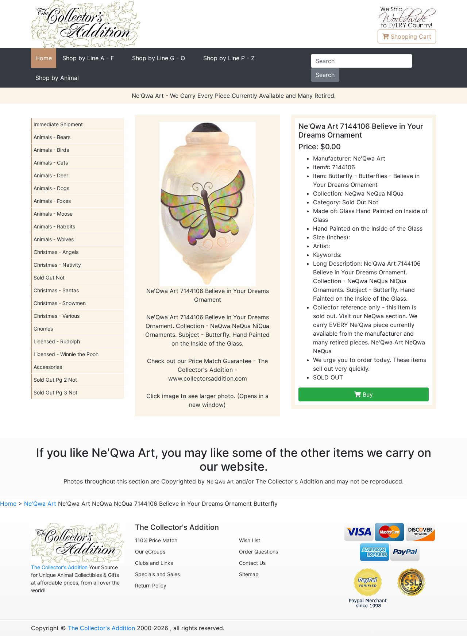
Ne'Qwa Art (220, 481)
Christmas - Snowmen (60, 303)
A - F (88, 58)
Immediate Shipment (58, 124)
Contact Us (252, 563)
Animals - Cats (51, 162)
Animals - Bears (52, 137)
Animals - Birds (51, 150)
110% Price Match (156, 540)
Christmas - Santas (56, 290)
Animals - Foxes (52, 201)
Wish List (249, 540)
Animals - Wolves (54, 239)
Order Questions (258, 551)
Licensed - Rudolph (57, 341)
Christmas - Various (57, 316)
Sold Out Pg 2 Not (55, 380)
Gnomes (43, 328)
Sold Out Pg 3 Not (55, 392)
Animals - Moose (53, 214)
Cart (411, 36)
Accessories (48, 367)
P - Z (229, 58)
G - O (158, 58)
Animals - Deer (51, 175)
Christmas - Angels (56, 252)
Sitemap (249, 574)
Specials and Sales (157, 574)
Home (43, 58)
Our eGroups (150, 551)
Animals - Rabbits (54, 226)
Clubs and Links (154, 563)
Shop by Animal (57, 77)
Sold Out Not (49, 277)
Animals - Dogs (51, 188)
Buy (367, 394)
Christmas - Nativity (57, 265)
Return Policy (150, 585)
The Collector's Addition (59, 567)
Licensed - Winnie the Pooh (66, 354)
